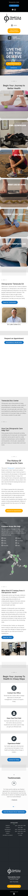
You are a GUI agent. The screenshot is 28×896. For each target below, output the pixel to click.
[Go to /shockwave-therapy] (14, 223)
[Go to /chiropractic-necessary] (14, 252)
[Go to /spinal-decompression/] (14, 134)
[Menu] (14, 893)
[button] (9, 302)
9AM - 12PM (20, 833)
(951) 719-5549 (14, 881)
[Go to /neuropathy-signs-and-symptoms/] (14, 104)
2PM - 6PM (20, 827)
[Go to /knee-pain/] (14, 164)
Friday (7, 833)
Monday (8, 825)
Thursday (7, 831)
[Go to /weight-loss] (14, 193)
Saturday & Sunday (8, 835)
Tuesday (8, 827)
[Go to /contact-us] (14, 694)
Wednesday (8, 829)
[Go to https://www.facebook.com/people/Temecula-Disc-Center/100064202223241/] (12, 10)
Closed (20, 835)
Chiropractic (11, 468)
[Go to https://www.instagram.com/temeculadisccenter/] (15, 10)
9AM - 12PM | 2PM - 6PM (20, 825)
